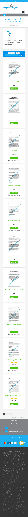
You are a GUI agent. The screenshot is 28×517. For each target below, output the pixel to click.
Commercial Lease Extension (14, 115)
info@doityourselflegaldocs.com (16, 431)
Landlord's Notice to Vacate (14, 220)
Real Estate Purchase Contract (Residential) (14, 395)
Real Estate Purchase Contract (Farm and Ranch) (14, 360)
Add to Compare (17, 125)
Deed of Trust (14, 150)
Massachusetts (11, 23)
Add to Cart (14, 88)
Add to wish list (10, 125)
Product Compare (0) (11, 54)
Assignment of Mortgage (14, 81)
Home (5, 23)
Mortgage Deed (14, 255)
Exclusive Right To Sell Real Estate (14, 185)
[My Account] (16, 1)
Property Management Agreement (14, 324)
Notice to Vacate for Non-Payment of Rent (14, 289)
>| (10, 413)
